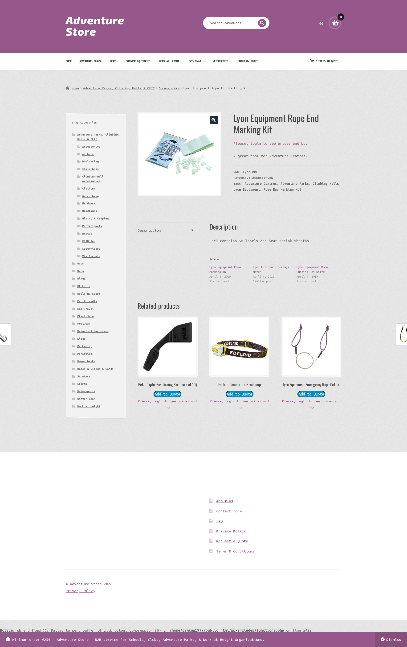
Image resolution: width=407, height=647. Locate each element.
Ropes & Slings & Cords (95, 368)
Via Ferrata (91, 256)
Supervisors (91, 248)
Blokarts (83, 286)
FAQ (219, 521)
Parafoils (84, 353)
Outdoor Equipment (138, 61)
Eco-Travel (196, 61)
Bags (80, 263)
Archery (88, 154)
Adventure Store (95, 25)
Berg (113, 61)
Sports (82, 383)
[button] (214, 120)
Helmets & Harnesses (93, 331)
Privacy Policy (231, 531)
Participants (92, 225)
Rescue (87, 233)
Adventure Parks (90, 61)
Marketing (84, 346)
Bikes (81, 278)
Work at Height (169, 61)
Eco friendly (87, 301)
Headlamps (89, 210)
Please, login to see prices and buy (270, 143)
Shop (68, 61)
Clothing (88, 188)
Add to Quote (167, 394)
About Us (224, 501)
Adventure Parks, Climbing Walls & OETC (119, 88)
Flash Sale (85, 316)
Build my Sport (247, 61)
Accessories (169, 88)
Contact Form (229, 511)
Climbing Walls (326, 183)
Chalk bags (90, 168)
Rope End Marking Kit (282, 189)
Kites (81, 338)
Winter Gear (86, 398)
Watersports (220, 61)
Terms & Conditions (235, 551)
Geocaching (90, 196)
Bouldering (90, 161)
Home (75, 88)
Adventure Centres (261, 183)
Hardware (88, 203)
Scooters (83, 376)
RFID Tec (88, 241)
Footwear (83, 323)
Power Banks (86, 361)
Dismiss (393, 639)
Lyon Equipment (246, 189)
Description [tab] (149, 230)
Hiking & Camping (95, 218)
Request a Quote (232, 541)
